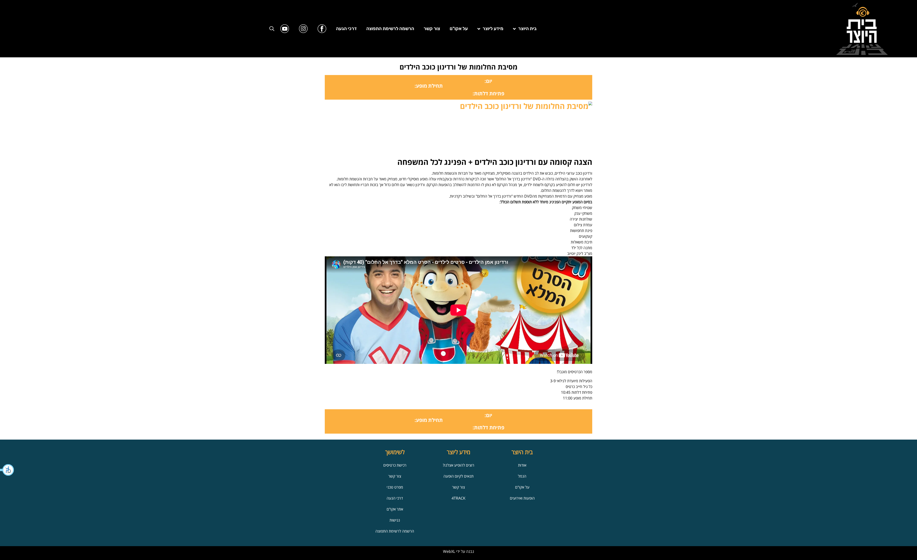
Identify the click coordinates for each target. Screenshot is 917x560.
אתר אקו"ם (395, 509)
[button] (7, 470)
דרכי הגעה (346, 28)
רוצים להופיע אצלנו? (458, 465)
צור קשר (432, 28)
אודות (522, 465)
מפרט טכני (395, 487)
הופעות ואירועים (522, 498)
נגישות (394, 520)
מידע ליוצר (493, 28)
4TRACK (458, 498)
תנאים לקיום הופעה (458, 476)
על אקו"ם (459, 28)
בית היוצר (527, 28)
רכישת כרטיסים (394, 465)
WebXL (449, 551)
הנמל (522, 476)
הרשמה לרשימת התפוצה (390, 28)
